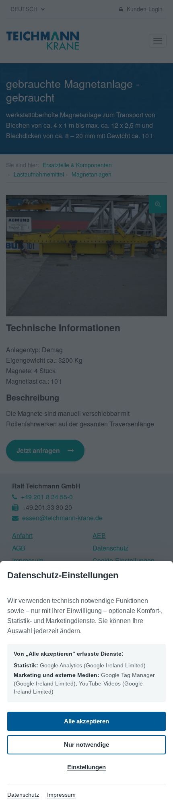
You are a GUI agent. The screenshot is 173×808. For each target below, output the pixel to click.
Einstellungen (86, 767)
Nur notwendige (86, 744)
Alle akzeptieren (86, 721)
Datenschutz (23, 794)
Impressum (61, 794)
